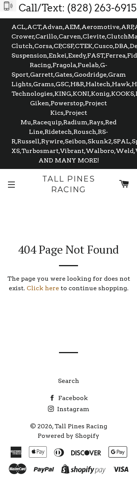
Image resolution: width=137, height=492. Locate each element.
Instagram (72, 409)
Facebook (72, 398)
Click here (43, 288)
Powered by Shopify (68, 435)
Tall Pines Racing (68, 184)
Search (68, 380)
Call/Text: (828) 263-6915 (78, 8)
